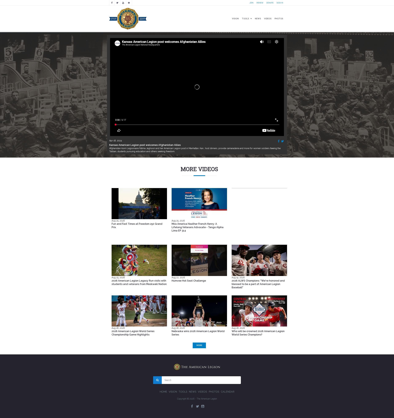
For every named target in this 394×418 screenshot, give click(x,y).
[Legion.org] (129, 3)
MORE (199, 345)
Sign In (280, 3)
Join (251, 3)
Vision (173, 391)
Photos (214, 391)
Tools (183, 391)
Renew (260, 3)
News (192, 391)
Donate (269, 3)
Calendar (227, 391)
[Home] (128, 18)
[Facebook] (111, 3)
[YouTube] (123, 3)
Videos (202, 391)
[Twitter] (197, 406)
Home (163, 391)
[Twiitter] (117, 3)
